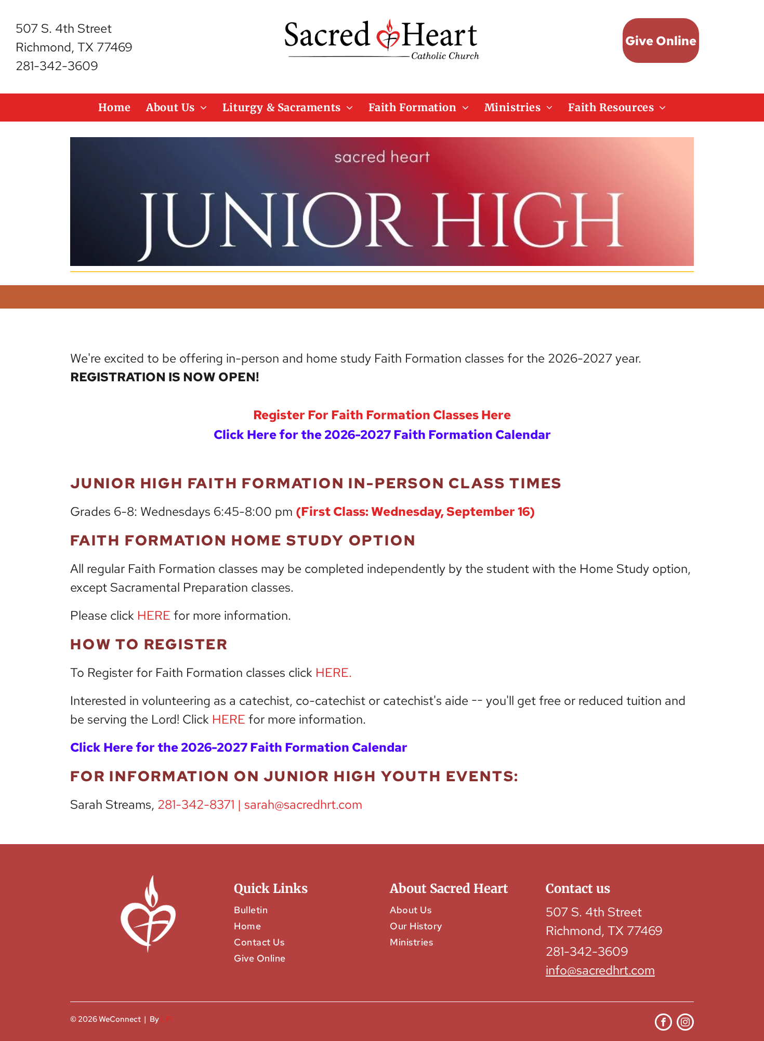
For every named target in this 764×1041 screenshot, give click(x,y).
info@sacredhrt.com (600, 970)
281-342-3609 (57, 66)
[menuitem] (114, 108)
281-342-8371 (195, 804)
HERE (153, 615)
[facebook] (663, 1023)
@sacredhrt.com (318, 804)
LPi (167, 1019)
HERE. (333, 672)
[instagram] (685, 1023)
